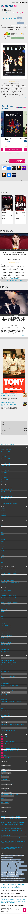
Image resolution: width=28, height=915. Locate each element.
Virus (18, 870)
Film (16, 884)
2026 (5, 449)
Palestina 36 (3, 611)
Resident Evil (4, 607)
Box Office (21, 886)
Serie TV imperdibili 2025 (6, 487)
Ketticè (2, 717)
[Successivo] (25, 209)
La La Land (6, 755)
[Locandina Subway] (14, 76)
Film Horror (3, 513)
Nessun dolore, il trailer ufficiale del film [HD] (10, 816)
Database (12, 884)
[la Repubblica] (20, 3)
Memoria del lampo (5, 651)
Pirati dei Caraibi (14, 868)
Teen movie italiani (11, 874)
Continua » (24, 335)
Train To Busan (4, 694)
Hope (2, 616)
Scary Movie (8, 855)
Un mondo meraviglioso (6, 713)
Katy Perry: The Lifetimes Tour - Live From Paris (11, 701)
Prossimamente (5, 887)
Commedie (3, 508)
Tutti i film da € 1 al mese (8, 107)
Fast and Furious (19, 874)
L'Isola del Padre (4, 646)
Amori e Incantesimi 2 (5, 613)
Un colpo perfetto (4, 798)
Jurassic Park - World (22, 865)
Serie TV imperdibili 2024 (6, 489)
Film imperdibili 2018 (5, 468)
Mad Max (3, 880)
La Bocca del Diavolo (5, 649)
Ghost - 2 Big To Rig (5, 671)
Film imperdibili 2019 (5, 465)
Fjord (2, 618)
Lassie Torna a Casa (5, 764)
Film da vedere (4, 472)
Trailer (11, 887)
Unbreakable (4, 872)
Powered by (19, 180)
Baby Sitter (18, 863)
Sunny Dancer (4, 699)
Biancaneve (21, 861)
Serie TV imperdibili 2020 (6, 498)
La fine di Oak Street (8, 746)
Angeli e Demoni (4, 767)
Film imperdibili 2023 (5, 456)
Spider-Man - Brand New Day (10, 741)
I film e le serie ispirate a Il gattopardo (9, 861)
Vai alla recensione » (14, 278)
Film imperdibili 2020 (5, 463)
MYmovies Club (5, 889)
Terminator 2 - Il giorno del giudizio (8, 580)
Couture (2, 584)
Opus (19, 859)
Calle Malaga (4, 609)
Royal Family (4, 865)
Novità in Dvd (4, 481)
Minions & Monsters (8, 753)
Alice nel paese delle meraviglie (17, 878)
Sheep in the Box (4, 680)
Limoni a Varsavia (5, 683)
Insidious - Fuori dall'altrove (9, 743)
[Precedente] (3, 209)
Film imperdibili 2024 (5, 454)
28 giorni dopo (21, 855)
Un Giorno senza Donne (6, 642)
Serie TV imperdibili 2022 (6, 494)
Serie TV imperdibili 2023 (6, 491)
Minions (3, 855)
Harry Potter (18, 872)
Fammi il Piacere (4, 710)
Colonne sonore (18, 887)
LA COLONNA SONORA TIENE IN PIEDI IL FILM (14, 253)
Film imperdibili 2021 (5, 461)
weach (3, 424)
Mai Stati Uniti (4, 779)
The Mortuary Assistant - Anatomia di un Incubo (11, 720)
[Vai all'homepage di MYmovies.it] (8, 7)
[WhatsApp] (12, 18)
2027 (2, 449)
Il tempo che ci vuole (5, 787)
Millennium (3, 874)
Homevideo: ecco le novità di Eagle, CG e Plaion (11, 814)
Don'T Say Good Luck (5, 644)
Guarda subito (13, 150)
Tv (17, 886)
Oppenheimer (12, 863)
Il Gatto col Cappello (5, 623)
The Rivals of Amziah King (6, 635)
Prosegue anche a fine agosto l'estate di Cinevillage (12, 828)
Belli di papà (3, 806)
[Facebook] (4, 18)
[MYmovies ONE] (21, 107)
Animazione (3, 515)
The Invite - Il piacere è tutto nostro (8, 595)
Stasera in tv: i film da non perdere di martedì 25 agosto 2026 (14, 844)
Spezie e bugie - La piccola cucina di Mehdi (10, 600)
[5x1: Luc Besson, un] (14, 314)
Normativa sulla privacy (16, 899)
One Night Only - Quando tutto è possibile (10, 582)
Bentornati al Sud (4, 620)
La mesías (8, 142)
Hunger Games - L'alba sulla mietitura (9, 597)
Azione (2, 517)
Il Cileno (3, 575)
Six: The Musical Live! (5, 637)
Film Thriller (3, 510)
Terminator (16, 880)
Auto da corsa (13, 870)
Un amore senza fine (5, 802)
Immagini (4, 430)
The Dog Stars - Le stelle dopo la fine (9, 573)
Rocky (21, 880)
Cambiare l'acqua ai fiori (6, 625)
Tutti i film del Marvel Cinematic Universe (9, 876)
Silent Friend (3, 708)
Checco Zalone (4, 863)
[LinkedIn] (9, 18)
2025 (8, 449)
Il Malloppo (3, 706)
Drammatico (9, 13)
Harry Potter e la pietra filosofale (8, 578)
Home (2, 884)
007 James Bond (4, 870)
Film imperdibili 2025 (5, 451)
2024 (11, 449)
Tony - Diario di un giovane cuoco (8, 568)
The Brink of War (4, 640)
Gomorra (14, 855)
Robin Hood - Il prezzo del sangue (11, 750)
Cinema (7, 884)
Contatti (7, 899)
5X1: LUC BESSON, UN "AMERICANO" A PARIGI (14, 319)
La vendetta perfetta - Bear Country (8, 571)
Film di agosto (4, 477)
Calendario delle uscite (6, 590)
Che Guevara (9, 880)
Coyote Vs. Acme (4, 696)
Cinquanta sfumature (5, 868)
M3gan (11, 857)
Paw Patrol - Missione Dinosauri (8, 730)
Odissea (5, 739)
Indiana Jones (23, 870)
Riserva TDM (14, 901)
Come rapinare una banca (6, 715)
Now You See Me (4, 857)
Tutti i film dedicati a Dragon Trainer (8, 859)
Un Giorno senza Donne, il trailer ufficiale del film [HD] (12, 822)
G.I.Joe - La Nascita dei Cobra (7, 783)
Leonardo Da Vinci (12, 865)
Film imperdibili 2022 (5, 458)
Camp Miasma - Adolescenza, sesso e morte (13, 748)
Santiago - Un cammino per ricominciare (9, 602)
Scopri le (14, 280)
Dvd (15, 886)
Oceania (5, 736)
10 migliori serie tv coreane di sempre (9, 503)
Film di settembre (4, 479)
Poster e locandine (6, 429)
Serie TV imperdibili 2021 (6, 496)
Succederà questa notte (6, 627)
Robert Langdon (11, 872)
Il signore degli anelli (5, 878)
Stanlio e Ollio (4, 790)
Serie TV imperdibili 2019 (6, 500)
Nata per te (3, 771)
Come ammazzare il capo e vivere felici (9, 794)
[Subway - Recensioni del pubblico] (14, 248)
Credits (3, 899)
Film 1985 (3, 13)
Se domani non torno (5, 630)
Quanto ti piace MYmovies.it (7, 444)
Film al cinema (4, 474)
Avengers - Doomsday (5, 604)
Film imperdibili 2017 (5, 470)
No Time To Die (4, 775)
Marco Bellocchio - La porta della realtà (9, 685)
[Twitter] (6, 18)
